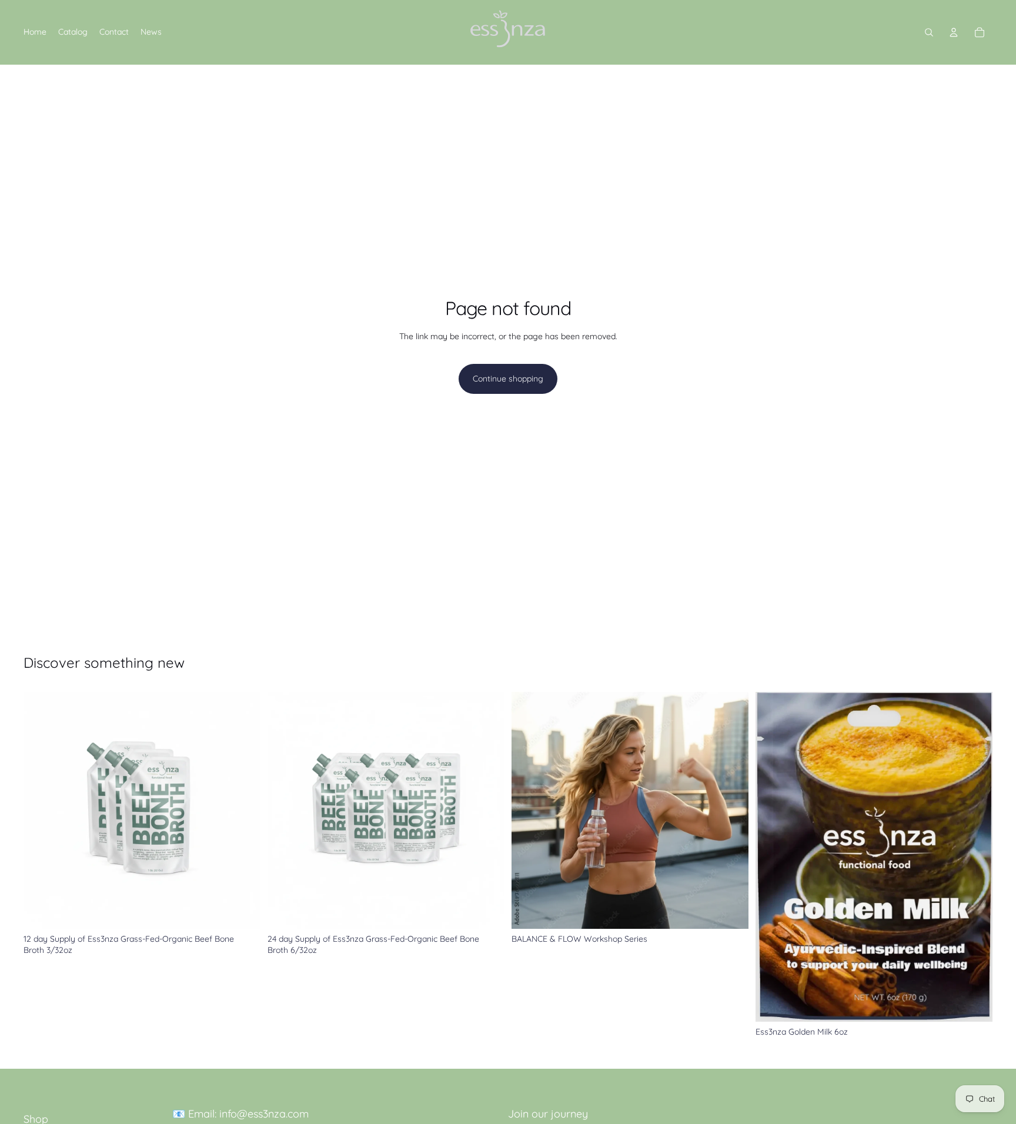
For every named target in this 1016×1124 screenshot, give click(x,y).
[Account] (954, 32)
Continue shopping (508, 378)
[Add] (242, 910)
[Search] (929, 32)
